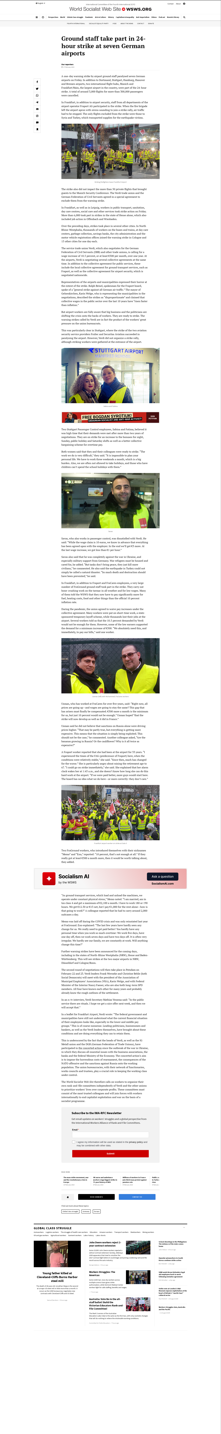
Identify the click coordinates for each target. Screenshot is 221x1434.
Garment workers (74, 1235)
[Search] (184, 18)
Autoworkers (39, 1232)
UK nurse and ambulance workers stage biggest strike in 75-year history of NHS (105, 1179)
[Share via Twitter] (37, 88)
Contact (171, 4)
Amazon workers (106, 1232)
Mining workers (148, 1232)
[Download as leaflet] (37, 115)
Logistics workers (52, 1232)
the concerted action (90, 1048)
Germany (86, 1211)
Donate (151, 23)
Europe (97, 1211)
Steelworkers (135, 1232)
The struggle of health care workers (74, 1232)
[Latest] (43, 18)
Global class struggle (70, 1211)
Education (93, 1232)
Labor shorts (101, 1235)
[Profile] (184, 4)
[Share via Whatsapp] (37, 95)
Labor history (89, 1235)
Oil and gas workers (41, 1235)
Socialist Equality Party (98, 23)
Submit (110, 1153)
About (178, 4)
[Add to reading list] (37, 129)
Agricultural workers (58, 1235)
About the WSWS (127, 23)
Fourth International (76, 23)
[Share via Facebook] (37, 82)
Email (75, 1130)
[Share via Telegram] (37, 102)
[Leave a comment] (37, 122)
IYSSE (115, 23)
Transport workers (121, 1232)
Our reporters (67, 64)
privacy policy (136, 1142)
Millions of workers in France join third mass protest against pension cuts (135, 1179)
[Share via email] (37, 109)
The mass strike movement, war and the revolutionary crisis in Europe (76, 1179)
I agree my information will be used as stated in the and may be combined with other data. (112, 1144)
